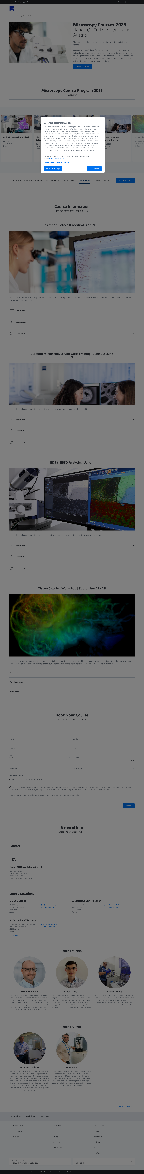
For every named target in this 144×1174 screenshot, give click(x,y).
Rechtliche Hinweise (63, 163)
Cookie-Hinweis (49, 163)
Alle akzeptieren (94, 169)
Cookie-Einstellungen (53, 169)
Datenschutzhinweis (56, 159)
